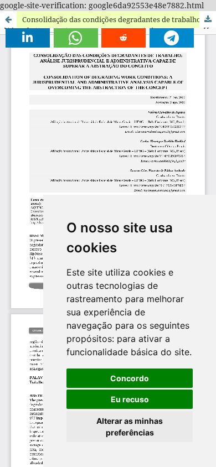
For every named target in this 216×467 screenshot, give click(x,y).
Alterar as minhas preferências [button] (129, 426)
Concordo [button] (129, 378)
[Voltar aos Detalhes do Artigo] (8, 19)
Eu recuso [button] (130, 399)
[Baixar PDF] (207, 19)
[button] (28, 38)
